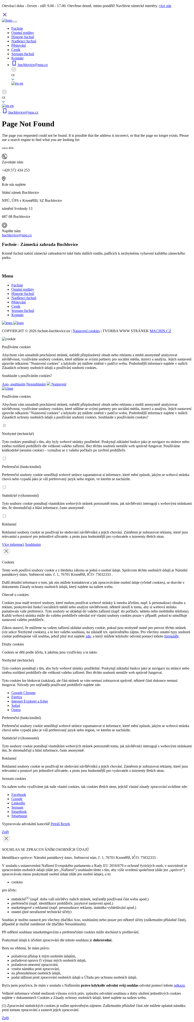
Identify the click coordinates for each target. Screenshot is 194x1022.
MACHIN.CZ (160, 331)
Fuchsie (17, 28)
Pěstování (18, 45)
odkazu (179, 985)
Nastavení (58, 384)
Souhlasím (33, 544)
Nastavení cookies (86, 331)
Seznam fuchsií (22, 54)
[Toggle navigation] (15, 21)
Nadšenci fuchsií (23, 41)
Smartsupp (19, 816)
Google (16, 799)
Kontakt (17, 58)
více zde (165, 6)
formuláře (171, 636)
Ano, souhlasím (13, 384)
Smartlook (19, 812)
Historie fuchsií (22, 37)
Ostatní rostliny (22, 33)
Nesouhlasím (36, 384)
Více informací (13, 544)
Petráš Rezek (60, 824)
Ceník (15, 50)
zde (88, 636)
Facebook (18, 795)
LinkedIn (18, 803)
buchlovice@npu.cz (32, 65)
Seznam (17, 807)
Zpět (5, 832)
